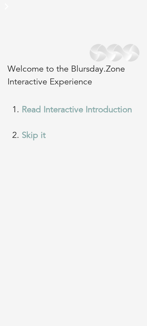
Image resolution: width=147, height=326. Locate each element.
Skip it (34, 135)
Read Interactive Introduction (77, 110)
